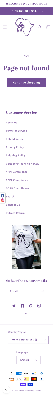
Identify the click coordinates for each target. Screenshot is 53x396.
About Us (11, 122)
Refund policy (14, 139)
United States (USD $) (24, 339)
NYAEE (21, 390)
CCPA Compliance (17, 180)
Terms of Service (16, 130)
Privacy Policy (15, 147)
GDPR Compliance (17, 188)
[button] (5, 27)
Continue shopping (26, 82)
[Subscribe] (43, 291)
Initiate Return (15, 213)
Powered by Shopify (33, 390)
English (24, 359)
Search (10, 196)
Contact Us (13, 204)
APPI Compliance (17, 171)
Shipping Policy (16, 155)
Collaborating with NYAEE (22, 163)
